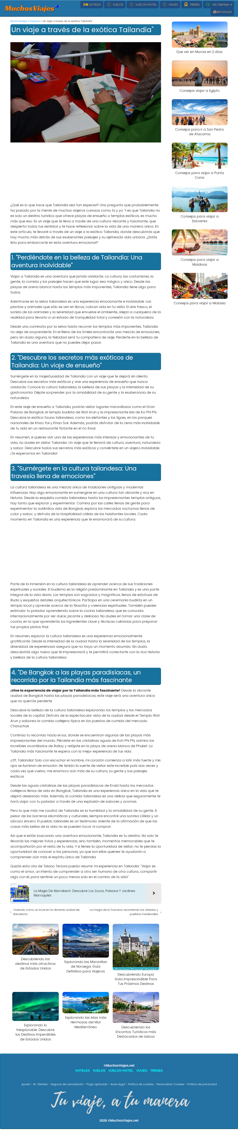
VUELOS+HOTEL (145, 4)
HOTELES (94, 4)
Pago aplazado (97, 1084)
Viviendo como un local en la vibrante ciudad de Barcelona (46, 912)
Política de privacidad (202, 1084)
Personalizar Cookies (170, 1084)
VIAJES (172, 4)
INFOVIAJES (224, 12)
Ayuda (25, 1084)
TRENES (194, 4)
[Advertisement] (85, 173)
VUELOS (117, 4)
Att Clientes (219, 4)
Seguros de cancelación (67, 1084)
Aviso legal (118, 1084)
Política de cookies (140, 1084)
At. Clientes (40, 1084)
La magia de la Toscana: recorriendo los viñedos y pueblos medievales (124, 912)
